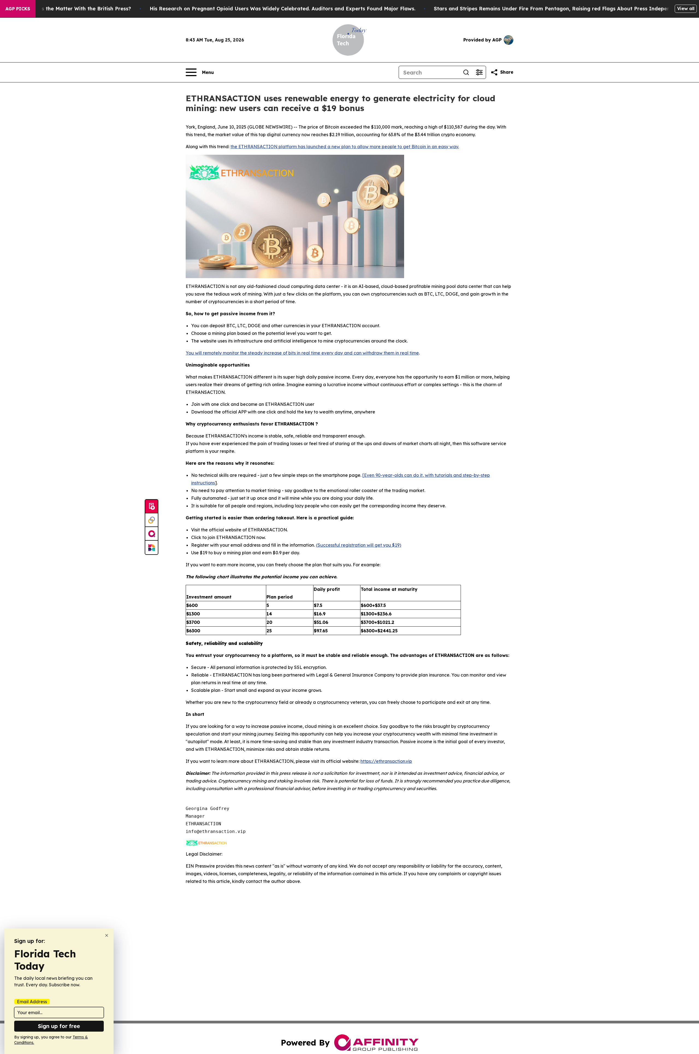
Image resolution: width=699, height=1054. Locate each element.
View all (685, 8)
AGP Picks (17, 8)
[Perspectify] (151, 520)
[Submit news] (151, 506)
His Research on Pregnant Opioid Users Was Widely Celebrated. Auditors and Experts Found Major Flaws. (282, 8)
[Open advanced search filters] (479, 72)
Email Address (32, 1001)
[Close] (106, 935)
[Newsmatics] (151, 547)
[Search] (466, 72)
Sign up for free (59, 1026)
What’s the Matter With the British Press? (79, 8)
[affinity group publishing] (151, 534)
